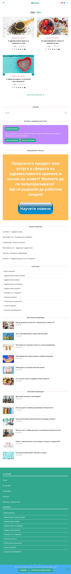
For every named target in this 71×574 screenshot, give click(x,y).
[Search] (67, 2)
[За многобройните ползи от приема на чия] (52, 27)
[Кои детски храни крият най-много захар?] (8, 455)
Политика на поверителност (41, 570)
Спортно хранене (10, 306)
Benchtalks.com (8, 237)
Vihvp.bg (6, 253)
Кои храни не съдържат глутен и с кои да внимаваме (35, 345)
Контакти (6, 496)
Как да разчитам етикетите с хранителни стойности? (35, 322)
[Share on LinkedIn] (20, 49)
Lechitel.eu (6, 232)
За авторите (7, 485)
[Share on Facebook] (14, 49)
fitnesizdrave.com (8, 248)
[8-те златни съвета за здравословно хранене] (8, 381)
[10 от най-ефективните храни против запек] (8, 336)
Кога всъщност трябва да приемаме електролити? (34, 408)
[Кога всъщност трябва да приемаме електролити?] (8, 410)
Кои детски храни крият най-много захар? (31, 453)
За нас (5, 480)
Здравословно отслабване (13, 284)
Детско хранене (9, 271)
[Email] (64, 2)
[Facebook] (60, 2)
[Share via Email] (24, 49)
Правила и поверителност (12, 502)
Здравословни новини (12, 280)
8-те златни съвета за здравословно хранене (32, 379)
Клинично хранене (10, 297)
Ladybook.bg (7, 242)
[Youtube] (62, 2)
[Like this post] (12, 49)
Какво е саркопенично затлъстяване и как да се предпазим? (38, 441)
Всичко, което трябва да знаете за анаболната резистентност (38, 430)
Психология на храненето (13, 301)
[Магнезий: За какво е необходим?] (8, 399)
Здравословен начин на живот (14, 275)
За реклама (7, 491)
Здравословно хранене (12, 288)
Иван (15, 46)
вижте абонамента (12, 140)
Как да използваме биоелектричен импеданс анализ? (35, 419)
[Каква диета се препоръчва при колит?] (8, 370)
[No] (68, 569)
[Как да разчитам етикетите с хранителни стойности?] (8, 325)
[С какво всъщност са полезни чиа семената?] (18, 65)
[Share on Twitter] (16, 49)
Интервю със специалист (12, 293)
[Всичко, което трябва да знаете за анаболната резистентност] (8, 433)
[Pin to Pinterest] (18, 49)
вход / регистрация (28, 140)
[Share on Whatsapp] (22, 49)
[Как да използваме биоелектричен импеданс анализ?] (8, 421)
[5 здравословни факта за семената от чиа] (18, 27)
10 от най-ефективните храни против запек (32, 334)
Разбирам (23, 570)
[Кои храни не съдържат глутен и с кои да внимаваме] (8, 347)
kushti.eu (6, 258)
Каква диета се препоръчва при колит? (30, 367)
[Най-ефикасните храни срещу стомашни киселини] (8, 359)
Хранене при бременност (13, 310)
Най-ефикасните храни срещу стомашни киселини (34, 356)
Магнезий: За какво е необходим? (28, 396)
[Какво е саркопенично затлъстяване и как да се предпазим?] (8, 444)
